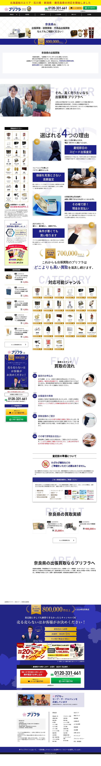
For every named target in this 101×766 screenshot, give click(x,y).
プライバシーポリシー (79, 738)
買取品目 (12, 14)
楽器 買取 (54, 733)
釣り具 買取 (65, 740)
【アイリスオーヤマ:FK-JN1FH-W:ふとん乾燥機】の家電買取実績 (21, 332)
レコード (48, 521)
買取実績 (27, 14)
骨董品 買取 (54, 718)
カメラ (80, 521)
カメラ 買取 (54, 726)
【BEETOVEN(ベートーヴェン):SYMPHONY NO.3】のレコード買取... (54, 525)
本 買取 (53, 722)
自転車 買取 (65, 728)
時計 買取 (54, 741)
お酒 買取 (54, 735)
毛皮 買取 (65, 733)
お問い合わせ (77, 732)
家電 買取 (54, 720)
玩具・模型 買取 (55, 737)
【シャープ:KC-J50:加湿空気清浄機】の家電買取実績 (21, 305)
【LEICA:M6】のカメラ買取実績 (87, 525)
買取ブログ (74, 14)
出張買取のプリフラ (9, 602)
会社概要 (89, 14)
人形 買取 (65, 726)
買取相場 (76, 727)
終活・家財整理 (77, 741)
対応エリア (76, 712)
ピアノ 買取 (54, 728)
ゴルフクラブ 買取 (67, 724)
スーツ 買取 (65, 730)
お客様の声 (42, 14)
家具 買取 (65, 720)
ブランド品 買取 (55, 739)
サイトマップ (77, 735)
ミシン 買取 (54, 724)
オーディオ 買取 (55, 730)
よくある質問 (58, 14)
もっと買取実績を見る (16, 344)
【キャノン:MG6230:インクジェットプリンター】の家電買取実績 (21, 318)
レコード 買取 (66, 722)
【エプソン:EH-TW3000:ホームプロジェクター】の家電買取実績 (21, 277)
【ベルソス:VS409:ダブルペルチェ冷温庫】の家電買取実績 (21, 291)
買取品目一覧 (55, 716)
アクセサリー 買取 (67, 716)
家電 (15, 273)
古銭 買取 (65, 718)
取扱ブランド (77, 715)
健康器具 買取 (66, 735)
